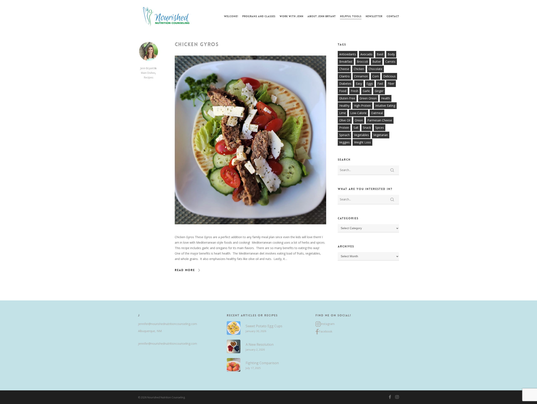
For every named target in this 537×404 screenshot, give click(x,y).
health (385, 98)
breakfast (345, 62)
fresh (354, 91)
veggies (344, 142)
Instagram (328, 324)
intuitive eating (385, 106)
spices (379, 128)
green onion (368, 98)
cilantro (344, 76)
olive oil (344, 120)
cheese (344, 69)
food (342, 91)
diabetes (345, 84)
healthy (344, 106)
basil (380, 54)
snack (367, 128)
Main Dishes (148, 73)
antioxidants (347, 54)
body (391, 54)
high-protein (362, 106)
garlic (366, 91)
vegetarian (380, 135)
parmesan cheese (379, 120)
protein (344, 128)
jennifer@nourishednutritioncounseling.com (167, 324)
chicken (359, 69)
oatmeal (377, 113)
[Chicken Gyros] (250, 232)
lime (342, 113)
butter (376, 62)
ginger (379, 91)
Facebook (325, 331)
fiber (391, 84)
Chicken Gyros (197, 44)
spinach (344, 135)
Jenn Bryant (147, 68)
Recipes (148, 77)
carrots (390, 62)
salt (355, 128)
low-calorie (358, 113)
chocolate (375, 69)
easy (359, 84)
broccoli (362, 62)
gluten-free (347, 98)
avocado (366, 54)
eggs (369, 84)
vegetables (361, 135)
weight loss (362, 142)
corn (375, 76)
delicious (389, 76)
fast (380, 84)
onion (359, 120)
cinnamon (361, 76)
